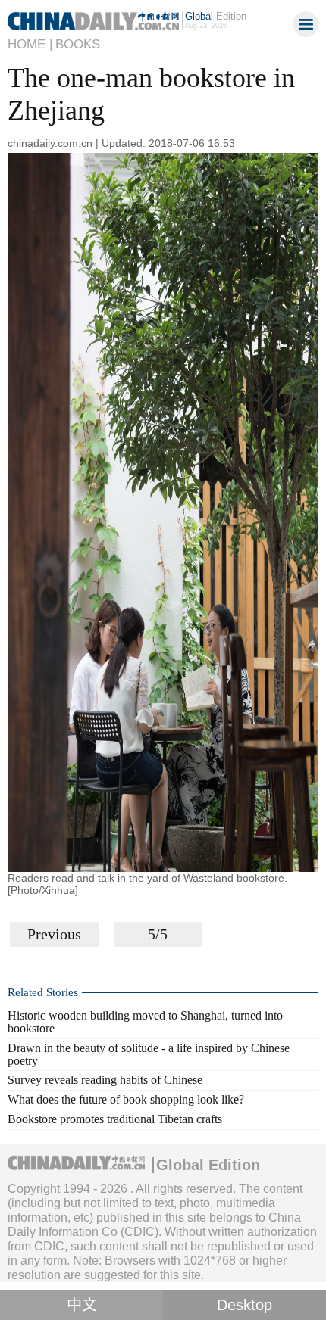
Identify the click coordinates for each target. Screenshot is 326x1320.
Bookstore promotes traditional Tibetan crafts (115, 1119)
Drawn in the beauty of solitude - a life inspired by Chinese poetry (149, 1054)
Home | (30, 44)
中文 (82, 1305)
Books (77, 44)
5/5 (158, 934)
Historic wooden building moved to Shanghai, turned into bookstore (145, 1022)
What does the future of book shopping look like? (126, 1099)
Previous (54, 934)
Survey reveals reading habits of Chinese (105, 1079)
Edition (215, 16)
